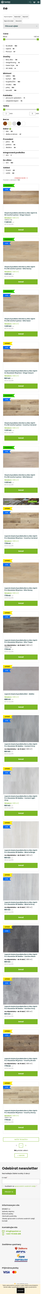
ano (9, 155)
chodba (11, 85)
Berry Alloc (11, 60)
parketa (10, 145)
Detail (21, 230)
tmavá (10, 170)
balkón (10, 76)
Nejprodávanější (9, 21)
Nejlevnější (17, 16)
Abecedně (18, 21)
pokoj (10, 87)
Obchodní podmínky (9, 1216)
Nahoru (22, 1155)
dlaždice (11, 147)
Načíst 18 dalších (21, 1139)
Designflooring (13, 63)
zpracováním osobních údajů (25, 1186)
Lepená (10, 49)
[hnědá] (5, 124)
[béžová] (10, 124)
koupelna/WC (13, 82)
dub (9, 131)
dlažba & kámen (13, 134)
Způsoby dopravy (8, 1211)
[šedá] (14, 124)
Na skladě (11, 46)
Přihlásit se (9, 1192)
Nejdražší (25, 16)
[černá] (19, 124)
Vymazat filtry (20, 178)
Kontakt (5, 1221)
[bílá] (23, 124)
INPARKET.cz (6, 1209)
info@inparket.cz (13, 1231)
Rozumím (20, 1290)
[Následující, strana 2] (21, 1145)
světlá (10, 173)
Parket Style (12, 65)
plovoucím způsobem (15, 98)
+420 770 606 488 (13, 1234)
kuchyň (10, 79)
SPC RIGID (10, 68)
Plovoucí (10, 52)
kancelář (11, 90)
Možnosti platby (7, 1214)
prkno (10, 142)
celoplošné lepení (14, 101)
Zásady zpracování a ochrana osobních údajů (18, 1219)
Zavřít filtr (21, 26)
